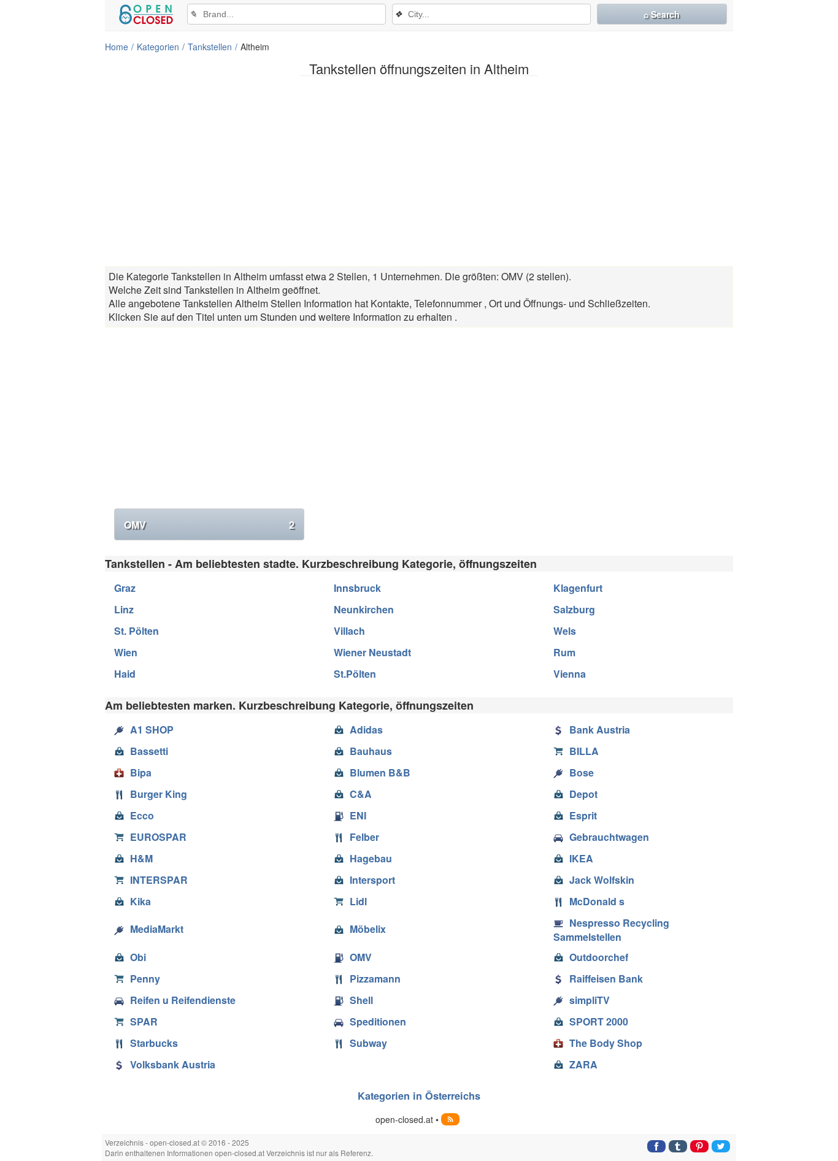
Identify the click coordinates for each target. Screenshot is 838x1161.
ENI (358, 815)
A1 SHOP (152, 729)
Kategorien (158, 46)
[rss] (450, 1119)
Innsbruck (357, 588)
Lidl (358, 901)
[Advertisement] (419, 171)
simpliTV (589, 1000)
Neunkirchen (364, 609)
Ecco (142, 815)
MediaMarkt (156, 929)
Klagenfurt (577, 588)
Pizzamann (375, 978)
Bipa (141, 772)
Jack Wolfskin (601, 880)
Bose (581, 772)
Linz (124, 609)
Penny (145, 978)
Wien (125, 652)
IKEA (581, 858)
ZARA (583, 1064)
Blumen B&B (380, 772)
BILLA (584, 751)
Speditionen (378, 1021)
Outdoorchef (598, 957)
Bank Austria (599, 729)
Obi (138, 957)
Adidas (366, 729)
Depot (583, 794)
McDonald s (597, 901)
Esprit (583, 815)
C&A (361, 794)
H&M (141, 858)
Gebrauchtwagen (609, 837)
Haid (125, 674)
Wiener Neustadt (372, 652)
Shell (361, 1000)
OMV (209, 525)
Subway (368, 1043)
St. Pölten (136, 631)
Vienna (569, 674)
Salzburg (574, 609)
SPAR (144, 1021)
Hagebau (371, 858)
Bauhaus (371, 751)
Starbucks (154, 1043)
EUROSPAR (158, 837)
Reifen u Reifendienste (183, 1000)
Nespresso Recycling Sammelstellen (611, 930)
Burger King (158, 794)
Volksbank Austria (172, 1064)
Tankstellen (210, 46)
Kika (140, 901)
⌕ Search (662, 14)
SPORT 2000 (598, 1021)
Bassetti (149, 751)
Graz (125, 588)
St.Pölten (355, 674)
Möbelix (368, 929)
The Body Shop (605, 1043)
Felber (364, 837)
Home (116, 46)
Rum (564, 652)
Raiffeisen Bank (606, 978)
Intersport (372, 880)
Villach (349, 631)
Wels (564, 631)
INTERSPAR (159, 880)
